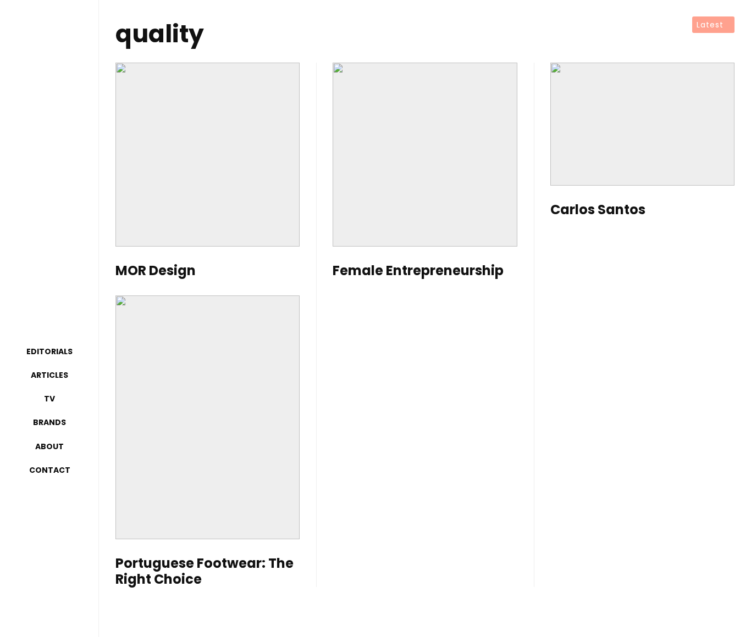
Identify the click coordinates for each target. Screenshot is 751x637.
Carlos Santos (597, 210)
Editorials (49, 351)
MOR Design (155, 271)
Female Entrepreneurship (418, 271)
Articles (49, 375)
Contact (49, 470)
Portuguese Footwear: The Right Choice (204, 572)
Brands (49, 422)
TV (49, 398)
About (49, 446)
